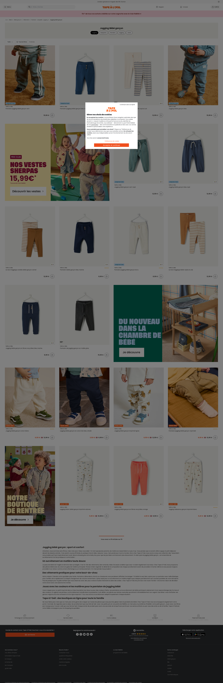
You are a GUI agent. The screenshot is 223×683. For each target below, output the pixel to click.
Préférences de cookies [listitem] (112, 141)
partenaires (94, 125)
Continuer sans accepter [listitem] (127, 104)
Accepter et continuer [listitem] (111, 145)
